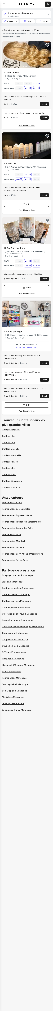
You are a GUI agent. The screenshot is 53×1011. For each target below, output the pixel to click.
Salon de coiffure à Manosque (16, 710)
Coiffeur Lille (8, 436)
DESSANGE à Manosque (14, 652)
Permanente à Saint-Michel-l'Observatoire (22, 553)
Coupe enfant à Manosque (15, 633)
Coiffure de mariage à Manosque (18, 588)
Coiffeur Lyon (8, 442)
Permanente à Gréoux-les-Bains (17, 528)
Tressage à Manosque (13, 703)
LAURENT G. (10, 163)
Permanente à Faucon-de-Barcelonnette (21, 521)
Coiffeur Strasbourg (12, 481)
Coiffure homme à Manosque (16, 601)
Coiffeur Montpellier (12, 455)
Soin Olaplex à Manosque (14, 690)
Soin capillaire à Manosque (15, 684)
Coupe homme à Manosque (15, 646)
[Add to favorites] (47, 45)
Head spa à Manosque (13, 658)
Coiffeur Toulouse (11, 487)
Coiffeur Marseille (10, 449)
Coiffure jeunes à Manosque (16, 607)
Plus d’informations (27, 125)
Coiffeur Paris (9, 474)
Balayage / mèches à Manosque (17, 575)
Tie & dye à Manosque (13, 697)
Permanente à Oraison (13, 547)
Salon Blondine (11, 72)
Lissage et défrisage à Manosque (18, 665)
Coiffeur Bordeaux (11, 429)
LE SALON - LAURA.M (14, 248)
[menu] (3, 4)
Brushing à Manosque (13, 581)
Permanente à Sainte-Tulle (15, 560)
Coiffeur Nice (8, 468)
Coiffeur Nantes (10, 461)
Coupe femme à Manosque (15, 639)
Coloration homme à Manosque (17, 620)
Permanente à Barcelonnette (16, 509)
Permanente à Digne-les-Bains (17, 515)
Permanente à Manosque (14, 678)
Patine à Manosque (11, 671)
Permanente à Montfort (13, 541)
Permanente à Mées (11, 534)
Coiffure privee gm (13, 331)
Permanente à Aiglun (12, 502)
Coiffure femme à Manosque (16, 594)
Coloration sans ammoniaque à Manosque (23, 626)
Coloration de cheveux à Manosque (19, 613)
